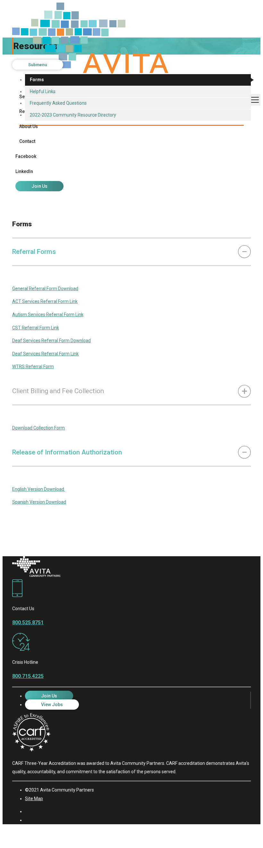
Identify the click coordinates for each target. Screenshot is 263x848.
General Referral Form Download (45, 288)
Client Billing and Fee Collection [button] (58, 391)
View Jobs (52, 704)
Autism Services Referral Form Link (47, 314)
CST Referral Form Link (35, 327)
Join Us (39, 186)
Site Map (34, 798)
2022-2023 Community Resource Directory (73, 114)
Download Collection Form (38, 427)
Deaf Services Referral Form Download (51, 340)
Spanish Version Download (39, 502)
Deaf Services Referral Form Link (45, 353)
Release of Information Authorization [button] (67, 452)
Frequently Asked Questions (58, 103)
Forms (37, 79)
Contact (27, 141)
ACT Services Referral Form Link (45, 301)
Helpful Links (42, 91)
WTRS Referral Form (33, 366)
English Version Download (38, 489)
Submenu (37, 64)
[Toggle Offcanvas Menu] (255, 100)
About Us (28, 126)
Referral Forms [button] (34, 251)
